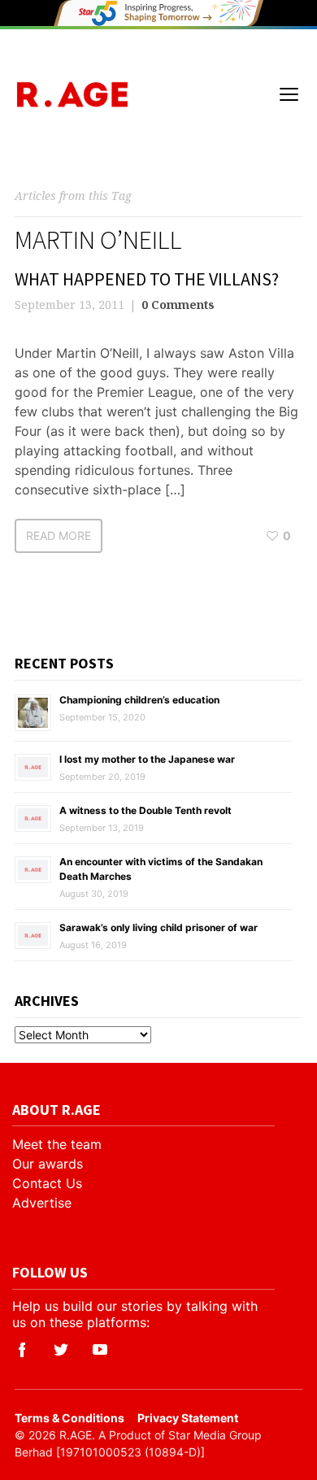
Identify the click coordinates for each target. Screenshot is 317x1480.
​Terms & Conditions (69, 1418)
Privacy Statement (187, 1418)
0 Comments (178, 304)
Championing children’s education (139, 700)
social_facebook (22, 1350)
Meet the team (57, 1144)
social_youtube (100, 1350)
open (289, 94)
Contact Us (47, 1183)
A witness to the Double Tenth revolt (145, 810)
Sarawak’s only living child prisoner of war (158, 927)
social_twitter (61, 1350)
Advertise (42, 1203)
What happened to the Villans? (147, 279)
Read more (58, 535)
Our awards (47, 1164)
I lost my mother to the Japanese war (147, 759)
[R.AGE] (72, 94)
